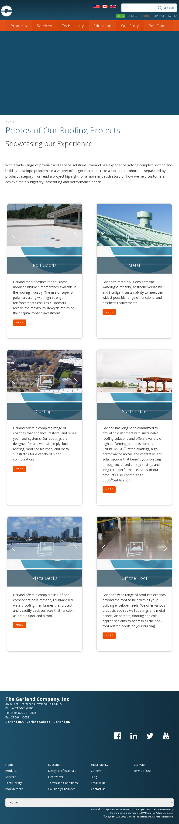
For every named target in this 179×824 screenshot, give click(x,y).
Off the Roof (134, 578)
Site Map (139, 765)
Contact (159, 15)
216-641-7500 (24, 708)
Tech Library (73, 25)
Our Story (130, 25)
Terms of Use (142, 771)
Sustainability (99, 765)
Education (102, 25)
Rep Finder (158, 25)
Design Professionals (62, 771)
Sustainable (134, 411)
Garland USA (14, 722)
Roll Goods (45, 265)
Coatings (45, 411)
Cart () (172, 15)
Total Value (98, 783)
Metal (134, 265)
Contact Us (98, 789)
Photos (145, 15)
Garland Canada (38, 722)
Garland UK (61, 722)
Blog (94, 777)
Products (19, 25)
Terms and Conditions (63, 783)
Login (120, 15)
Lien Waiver (55, 777)
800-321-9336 (27, 713)
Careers (132, 15)
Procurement (14, 789)
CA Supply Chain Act (61, 789)
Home (9, 121)
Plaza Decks (45, 578)
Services (44, 25)
